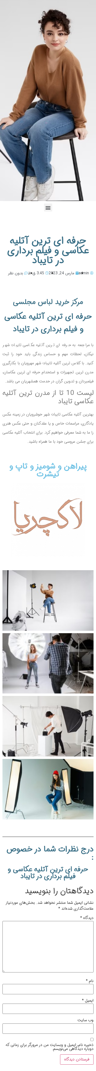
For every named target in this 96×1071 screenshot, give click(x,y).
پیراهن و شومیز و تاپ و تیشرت (48, 470)
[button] (48, 207)
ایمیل (88, 1001)
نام (90, 981)
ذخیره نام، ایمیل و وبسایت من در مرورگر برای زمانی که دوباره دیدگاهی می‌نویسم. (50, 1047)
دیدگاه (87, 918)
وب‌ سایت (86, 1020)
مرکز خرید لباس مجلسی (48, 302)
